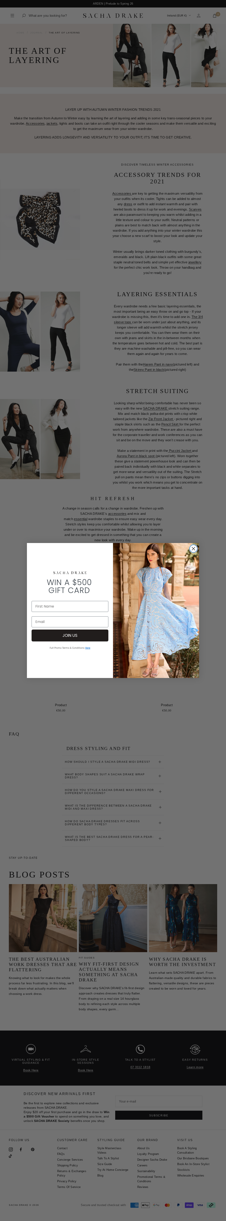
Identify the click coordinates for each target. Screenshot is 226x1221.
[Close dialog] (193, 548)
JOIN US (69, 635)
